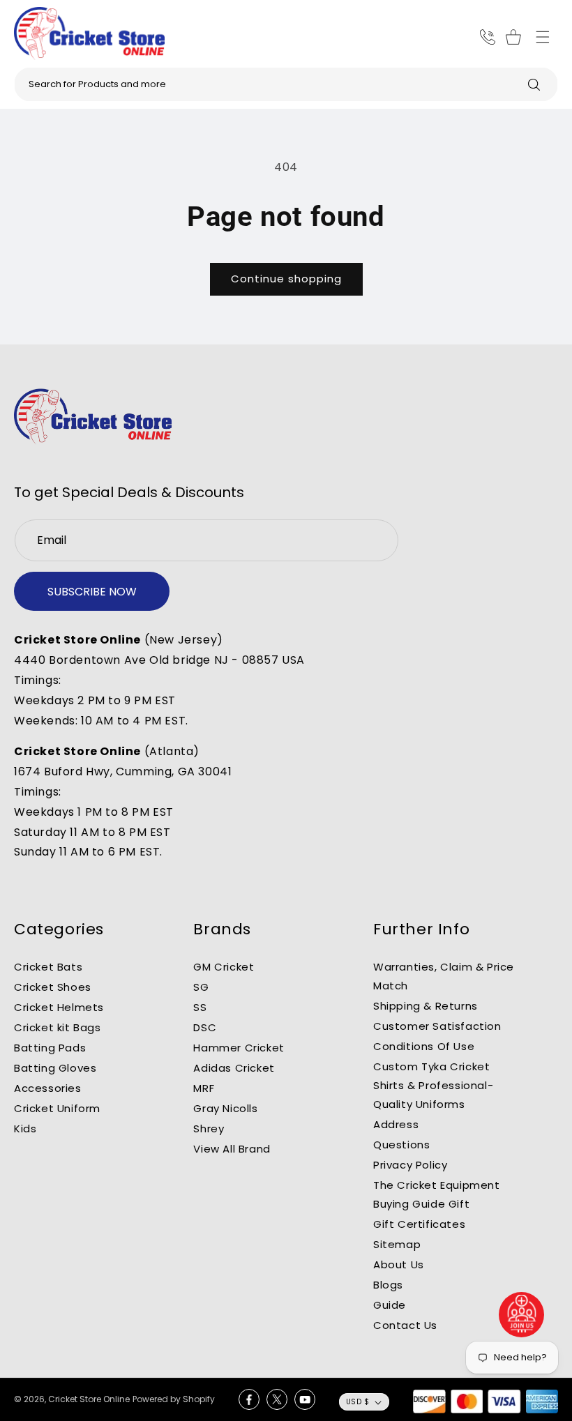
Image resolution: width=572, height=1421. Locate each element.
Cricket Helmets (59, 1007)
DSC (204, 1027)
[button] (542, 37)
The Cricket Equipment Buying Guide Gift (436, 1194)
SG (201, 987)
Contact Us (405, 1325)
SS (199, 1007)
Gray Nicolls (225, 1108)
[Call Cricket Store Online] (487, 37)
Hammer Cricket (238, 1047)
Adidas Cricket (233, 1068)
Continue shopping (286, 278)
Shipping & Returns (425, 1005)
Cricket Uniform (57, 1108)
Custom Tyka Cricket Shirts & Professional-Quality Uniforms (433, 1085)
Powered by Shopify (174, 1399)
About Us (398, 1264)
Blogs (388, 1284)
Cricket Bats (48, 966)
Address (396, 1124)
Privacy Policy (410, 1164)
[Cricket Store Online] (93, 417)
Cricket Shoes (52, 987)
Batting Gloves (55, 1068)
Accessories (48, 1088)
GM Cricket (223, 966)
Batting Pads (50, 1047)
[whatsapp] (521, 1314)
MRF (203, 1088)
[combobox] (286, 84)
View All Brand (231, 1148)
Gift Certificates (419, 1224)
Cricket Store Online (89, 1399)
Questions (401, 1144)
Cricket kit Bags (57, 1027)
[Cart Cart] (515, 37)
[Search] (533, 84)
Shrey (208, 1128)
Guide (389, 1305)
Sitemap (397, 1244)
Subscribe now (92, 592)
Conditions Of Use (423, 1046)
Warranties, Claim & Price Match (443, 976)
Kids (25, 1128)
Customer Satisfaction (437, 1026)
